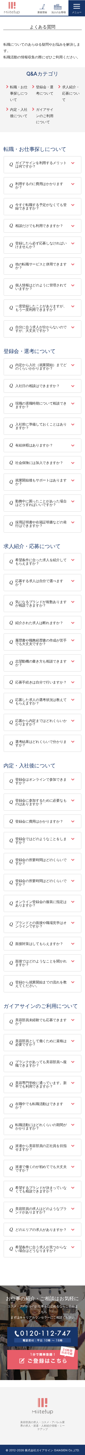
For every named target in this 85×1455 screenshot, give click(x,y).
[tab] (42, 164)
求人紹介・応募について (71, 93)
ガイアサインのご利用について (44, 115)
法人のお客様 (58, 12)
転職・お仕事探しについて (18, 93)
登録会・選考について (44, 90)
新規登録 (42, 12)
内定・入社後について (18, 112)
